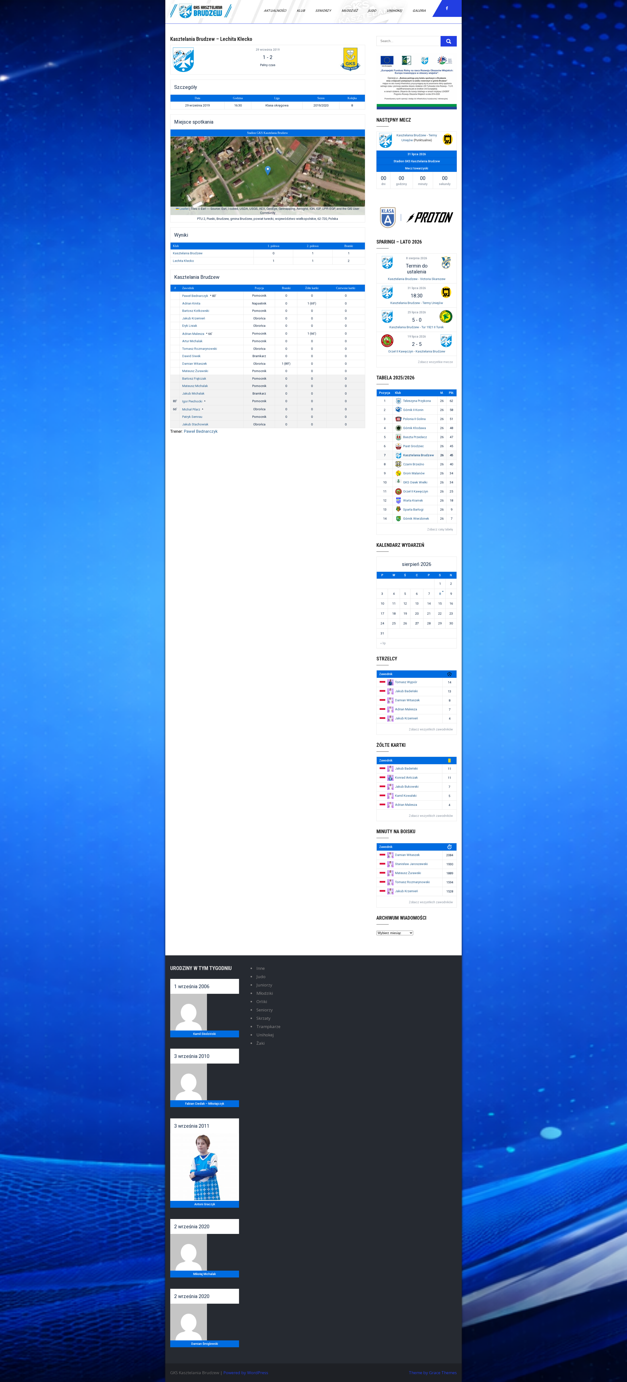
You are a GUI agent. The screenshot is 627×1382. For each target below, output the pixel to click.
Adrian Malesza (193, 334)
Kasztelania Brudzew (188, 253)
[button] (268, 171)
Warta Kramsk (413, 500)
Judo (372, 10)
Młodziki (264, 993)
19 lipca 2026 (417, 336)
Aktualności (276, 10)
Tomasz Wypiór (406, 682)
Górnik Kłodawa (414, 428)
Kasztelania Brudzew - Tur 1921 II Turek (416, 327)
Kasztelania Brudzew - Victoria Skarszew (417, 279)
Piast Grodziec (413, 446)
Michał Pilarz (191, 409)
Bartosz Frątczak (194, 378)
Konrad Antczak (406, 777)
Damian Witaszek (194, 363)
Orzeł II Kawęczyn (415, 491)
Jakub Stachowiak (195, 424)
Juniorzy (264, 985)
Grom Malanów (414, 473)
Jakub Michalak (193, 393)
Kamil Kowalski (406, 795)
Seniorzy (323, 10)
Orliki (261, 1001)
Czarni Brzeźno (413, 464)
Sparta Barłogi (413, 509)
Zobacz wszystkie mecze (435, 362)
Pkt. (451, 393)
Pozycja (259, 288)
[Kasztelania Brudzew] (205, 59)
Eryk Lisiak (189, 326)
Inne (260, 968)
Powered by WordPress (245, 1372)
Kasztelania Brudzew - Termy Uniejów (416, 303)
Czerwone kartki (345, 288)
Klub (301, 10)
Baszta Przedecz (415, 437)
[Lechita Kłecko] (330, 59)
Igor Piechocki (192, 401)
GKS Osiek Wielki (415, 482)
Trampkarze (268, 1026)
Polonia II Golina (414, 419)
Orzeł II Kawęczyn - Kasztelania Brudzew (416, 351)
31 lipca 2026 (417, 288)
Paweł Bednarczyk (195, 296)
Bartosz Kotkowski (195, 311)
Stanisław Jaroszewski (411, 864)
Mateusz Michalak (195, 386)
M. (442, 393)
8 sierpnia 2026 (416, 258)
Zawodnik (188, 288)
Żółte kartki (311, 288)
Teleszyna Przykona (417, 401)
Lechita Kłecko (183, 261)
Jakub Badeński (406, 691)
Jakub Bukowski (407, 786)
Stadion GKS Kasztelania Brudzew (267, 133)
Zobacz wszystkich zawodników (431, 729)
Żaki (260, 1043)
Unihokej (394, 10)
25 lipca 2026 (417, 312)
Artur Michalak (192, 341)
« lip (383, 643)
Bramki (286, 288)
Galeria (419, 10)
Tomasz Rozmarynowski (199, 349)
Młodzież (350, 10)
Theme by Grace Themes (433, 1372)
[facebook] (447, 8)
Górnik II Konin (413, 410)
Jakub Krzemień (193, 318)
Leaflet (184, 208)
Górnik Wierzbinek (416, 518)
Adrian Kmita (191, 303)
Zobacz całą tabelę (440, 529)
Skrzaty (263, 1018)
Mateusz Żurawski (195, 371)
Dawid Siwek (191, 356)
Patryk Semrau (192, 417)
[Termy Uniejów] (447, 140)
